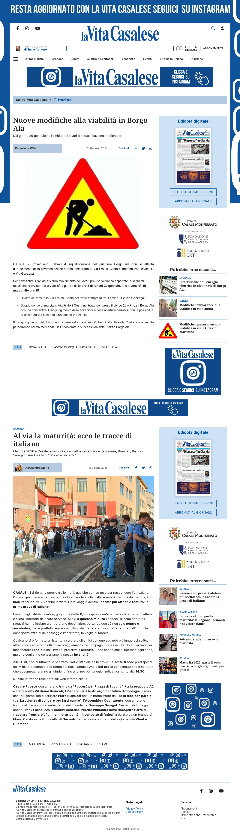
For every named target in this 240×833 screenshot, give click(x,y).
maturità (37, 744)
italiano (84, 744)
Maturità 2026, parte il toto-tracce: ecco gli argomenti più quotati (201, 666)
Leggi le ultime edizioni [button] (193, 192)
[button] (222, 29)
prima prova (61, 744)
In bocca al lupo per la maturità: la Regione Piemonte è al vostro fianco (202, 620)
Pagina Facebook (17, 28)
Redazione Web (25, 148)
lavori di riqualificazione (74, 347)
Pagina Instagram (27, 28)
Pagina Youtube (37, 28)
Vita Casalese (37, 100)
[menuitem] (34, 59)
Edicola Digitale (191, 48)
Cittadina (62, 99)
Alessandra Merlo (37, 467)
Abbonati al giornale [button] (193, 201)
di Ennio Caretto (35, 49)
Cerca (213, 28)
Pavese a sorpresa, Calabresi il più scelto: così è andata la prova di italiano (202, 597)
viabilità (109, 347)
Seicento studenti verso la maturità (198, 641)
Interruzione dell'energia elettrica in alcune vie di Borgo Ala (202, 285)
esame (102, 744)
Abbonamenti (213, 48)
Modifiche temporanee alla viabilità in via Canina (199, 307)
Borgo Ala (38, 347)
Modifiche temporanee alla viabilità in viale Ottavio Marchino (199, 328)
